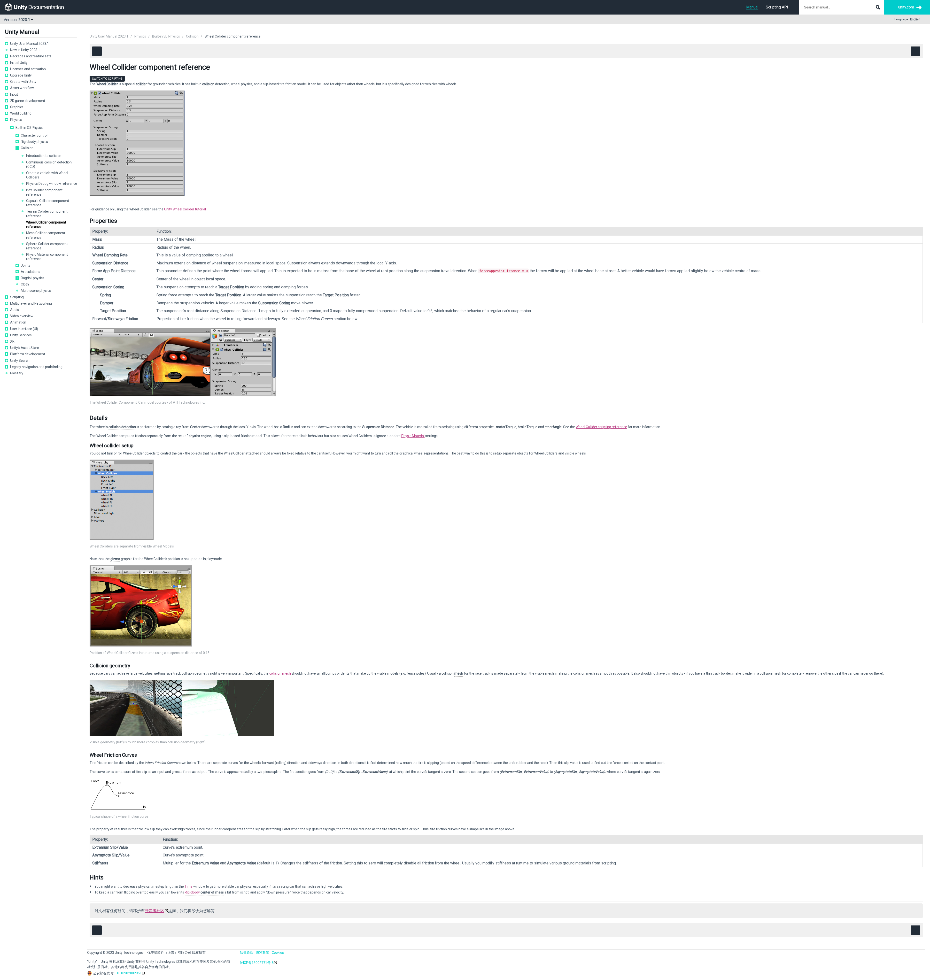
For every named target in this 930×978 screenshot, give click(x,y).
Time (189, 886)
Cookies (278, 953)
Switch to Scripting (107, 78)
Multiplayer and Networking (31, 303)
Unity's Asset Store (24, 348)
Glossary (16, 373)
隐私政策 (262, 953)
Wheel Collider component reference (46, 224)
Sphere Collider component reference (47, 246)
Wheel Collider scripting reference (601, 427)
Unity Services (21, 335)
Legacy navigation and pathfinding (36, 367)
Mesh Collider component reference (45, 235)
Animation (18, 322)
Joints (25, 265)
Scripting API (777, 7)
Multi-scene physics (36, 291)
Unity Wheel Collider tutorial (185, 209)
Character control (34, 135)
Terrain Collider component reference (47, 213)
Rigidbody (192, 892)
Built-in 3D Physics (29, 128)
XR (12, 341)
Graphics (16, 107)
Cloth (25, 284)
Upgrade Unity (21, 75)
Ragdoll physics (32, 278)
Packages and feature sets (30, 56)
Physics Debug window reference (51, 183)
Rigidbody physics (34, 142)
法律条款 (246, 953)
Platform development (27, 354)
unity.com (906, 7)
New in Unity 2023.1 (25, 50)
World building (20, 113)
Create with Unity (23, 82)
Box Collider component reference (44, 192)
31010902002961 (128, 973)
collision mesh (280, 673)
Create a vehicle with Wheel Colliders (47, 175)
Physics (16, 120)
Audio (14, 310)
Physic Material (413, 436)
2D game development (27, 101)
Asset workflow (22, 88)
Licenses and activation (28, 69)
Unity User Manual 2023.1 (29, 44)
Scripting (17, 297)
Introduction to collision (43, 156)
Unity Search (20, 360)
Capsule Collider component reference (47, 203)
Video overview (21, 316)
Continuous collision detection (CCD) (49, 164)
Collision (27, 148)
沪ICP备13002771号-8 (257, 963)
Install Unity (19, 63)
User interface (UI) (24, 329)
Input (14, 94)
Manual (752, 7)
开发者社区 (154, 911)
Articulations (30, 272)
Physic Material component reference (47, 257)
